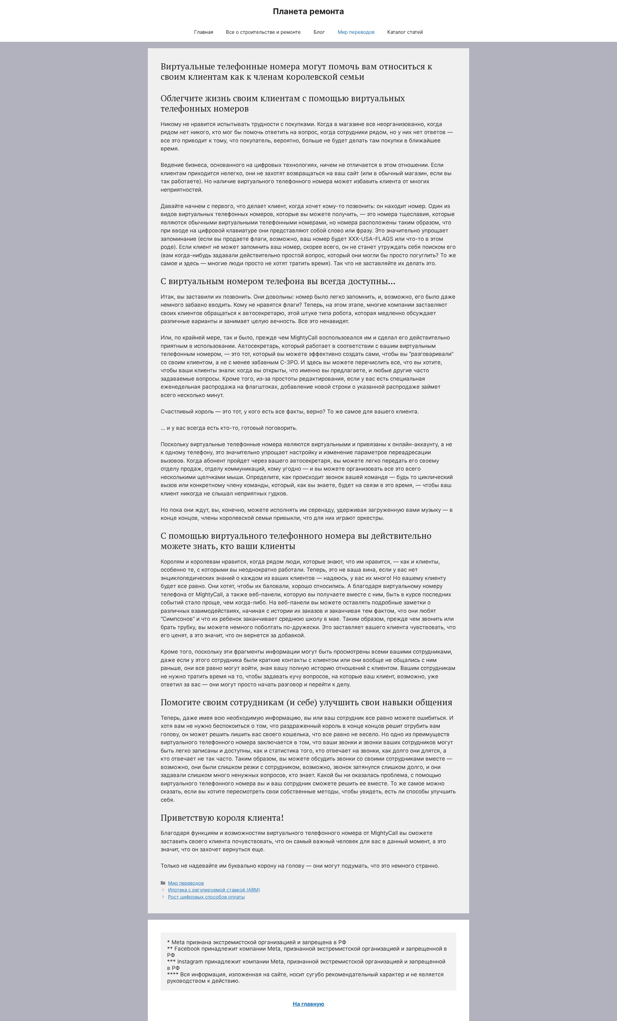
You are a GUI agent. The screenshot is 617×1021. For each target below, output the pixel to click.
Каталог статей (405, 32)
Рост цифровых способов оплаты (206, 896)
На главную (308, 1004)
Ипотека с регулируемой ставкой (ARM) (214, 889)
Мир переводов (356, 32)
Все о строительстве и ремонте (263, 32)
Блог (319, 32)
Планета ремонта (308, 11)
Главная (203, 32)
